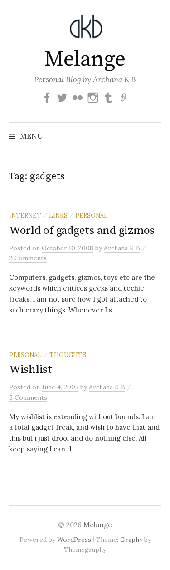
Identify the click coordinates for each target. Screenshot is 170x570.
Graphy (131, 539)
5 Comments (28, 397)
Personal (91, 215)
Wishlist (30, 369)
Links (58, 215)
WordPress (74, 539)
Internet (25, 215)
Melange (85, 59)
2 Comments (28, 258)
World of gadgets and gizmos (82, 230)
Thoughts (67, 354)
